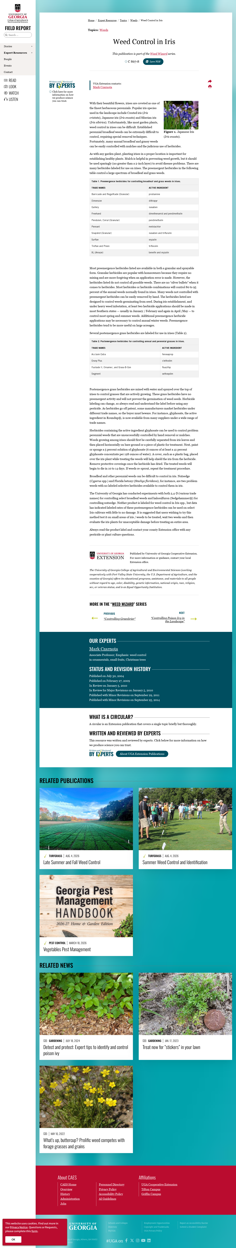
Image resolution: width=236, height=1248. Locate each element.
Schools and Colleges (118, 1223)
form (34, 1231)
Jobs (63, 1203)
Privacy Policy (108, 1189)
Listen (13, 99)
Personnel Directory (111, 1184)
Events (8, 65)
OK (13, 1239)
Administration (70, 1198)
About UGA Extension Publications (142, 754)
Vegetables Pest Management (67, 949)
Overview (66, 1189)
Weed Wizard (158, 53)
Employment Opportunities (157, 1223)
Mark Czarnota (102, 87)
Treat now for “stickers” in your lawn (171, 1047)
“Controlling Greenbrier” (119, 618)
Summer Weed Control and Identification (175, 862)
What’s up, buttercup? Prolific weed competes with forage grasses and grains (84, 1143)
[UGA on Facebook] (127, 1241)
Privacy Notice (19, 1227)
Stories (8, 46)
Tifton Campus (150, 1189)
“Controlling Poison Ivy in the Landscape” (168, 619)
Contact (8, 72)
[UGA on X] (132, 1241)
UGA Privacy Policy (153, 1231)
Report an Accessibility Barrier (194, 1223)
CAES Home (68, 1184)
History (65, 1194)
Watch (14, 93)
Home (91, 20)
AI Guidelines (107, 1198)
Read (12, 80)
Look (12, 86)
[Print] (210, 86)
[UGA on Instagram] (138, 1241)
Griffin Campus (151, 1194)
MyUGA (111, 1231)
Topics (123, 20)
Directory (112, 1227)
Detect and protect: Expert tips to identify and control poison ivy (85, 1050)
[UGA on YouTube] (144, 1241)
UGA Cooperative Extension (159, 1184)
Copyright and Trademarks (156, 1227)
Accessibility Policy (111, 1194)
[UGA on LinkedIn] (149, 1241)
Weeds (133, 20)
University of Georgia (79, 1227)
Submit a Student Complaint (193, 1227)
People (8, 59)
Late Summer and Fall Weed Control (71, 862)
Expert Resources (15, 52)
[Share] (210, 81)
